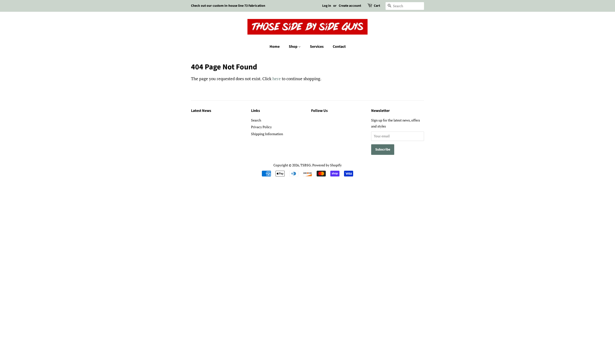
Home (275, 46)
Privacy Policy (261, 127)
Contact (339, 46)
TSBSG (305, 165)
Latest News (201, 110)
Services (317, 46)
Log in (326, 5)
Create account (350, 5)
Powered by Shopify (327, 165)
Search (256, 120)
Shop (293, 46)
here (276, 78)
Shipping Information (267, 134)
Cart (377, 5)
